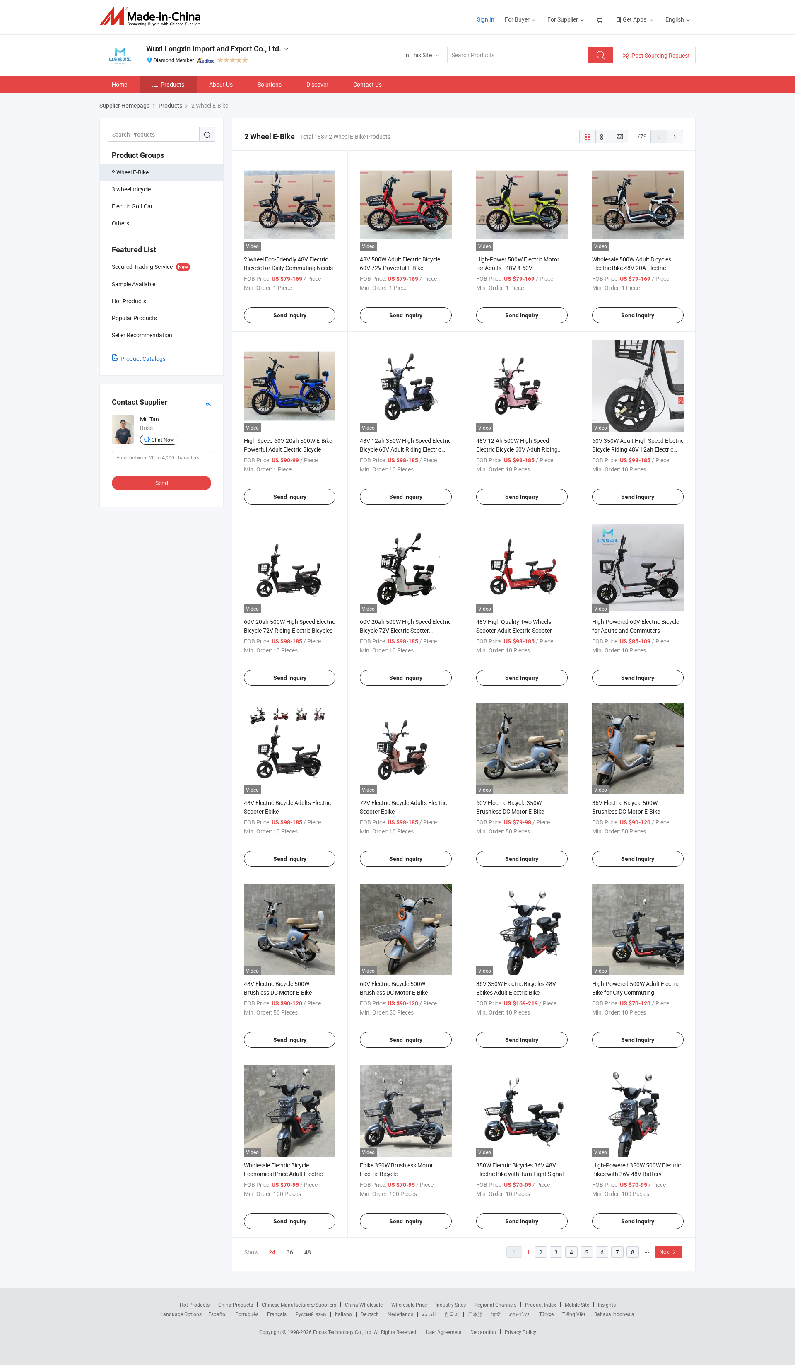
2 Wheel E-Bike (130, 172)
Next (665, 1252)
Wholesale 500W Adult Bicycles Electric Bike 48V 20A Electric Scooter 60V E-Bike (631, 267)
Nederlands (400, 1314)
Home (119, 84)
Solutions (270, 84)
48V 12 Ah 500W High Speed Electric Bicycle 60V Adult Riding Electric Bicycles (517, 449)
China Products (235, 1304)
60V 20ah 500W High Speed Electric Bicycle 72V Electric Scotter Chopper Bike (405, 630)
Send (161, 483)
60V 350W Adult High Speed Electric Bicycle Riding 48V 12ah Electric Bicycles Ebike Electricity (638, 449)
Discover (317, 84)
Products (172, 84)
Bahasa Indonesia (614, 1314)
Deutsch (370, 1314)
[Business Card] (208, 402)
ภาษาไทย (519, 1314)
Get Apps (635, 19)
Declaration (483, 1332)
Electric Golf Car (132, 206)
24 (272, 1252)
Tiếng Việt (573, 1314)
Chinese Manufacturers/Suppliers (299, 1304)
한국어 (451, 1314)
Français (277, 1314)
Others (120, 223)
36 (290, 1252)
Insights (607, 1304)
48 (307, 1252)
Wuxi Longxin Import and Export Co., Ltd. (213, 48)
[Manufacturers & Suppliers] (152, 16)
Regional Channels (495, 1304)
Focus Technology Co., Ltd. (343, 1332)
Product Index (540, 1304)
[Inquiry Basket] (600, 19)
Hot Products (195, 1304)
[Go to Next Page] (675, 136)
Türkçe (546, 1314)
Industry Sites (451, 1304)
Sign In (485, 19)
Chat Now (163, 439)
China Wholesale (364, 1304)
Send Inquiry (289, 315)
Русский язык (310, 1314)
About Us (221, 84)
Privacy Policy (520, 1332)
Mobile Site (577, 1304)
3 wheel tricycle (131, 189)
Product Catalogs (143, 358)
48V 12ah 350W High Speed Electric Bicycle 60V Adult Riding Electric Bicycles (405, 449)
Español (217, 1314)
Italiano (343, 1314)
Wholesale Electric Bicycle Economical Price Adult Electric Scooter (283, 1173)
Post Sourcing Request (660, 55)
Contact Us (367, 84)
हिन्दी (496, 1314)
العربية (429, 1314)
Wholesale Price (409, 1304)
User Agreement (444, 1332)
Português (246, 1314)
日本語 (475, 1314)
